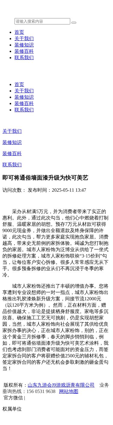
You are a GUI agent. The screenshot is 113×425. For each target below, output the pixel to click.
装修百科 (24, 51)
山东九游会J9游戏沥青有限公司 (61, 385)
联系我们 (24, 57)
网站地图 (68, 391)
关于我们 (24, 38)
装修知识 (24, 44)
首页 (19, 32)
